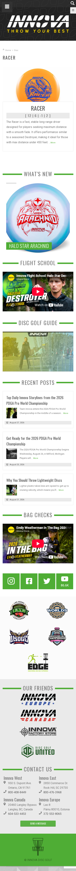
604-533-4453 (17, 813)
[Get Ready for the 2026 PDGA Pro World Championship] (11, 453)
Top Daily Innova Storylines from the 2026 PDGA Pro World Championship (34, 400)
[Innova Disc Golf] (38, 23)
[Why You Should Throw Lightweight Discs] (11, 489)
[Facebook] (29, 581)
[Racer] (38, 84)
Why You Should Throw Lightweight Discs (34, 480)
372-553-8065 (52, 813)
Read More (64, 98)
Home (8, 50)
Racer (38, 108)
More (65, 413)
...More (52, 142)
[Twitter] (46, 581)
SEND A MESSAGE (38, 823)
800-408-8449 (17, 792)
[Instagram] (11, 581)
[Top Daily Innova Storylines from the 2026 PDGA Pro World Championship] (11, 412)
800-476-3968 (52, 792)
